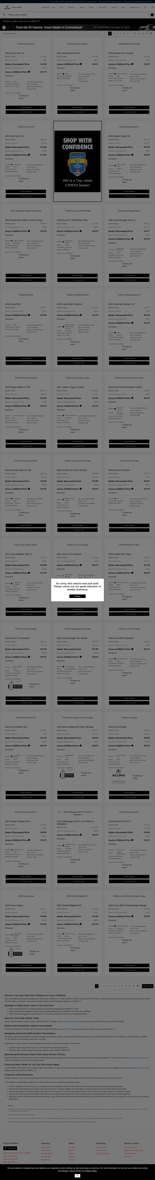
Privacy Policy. (91, 1171)
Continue (77, 596)
